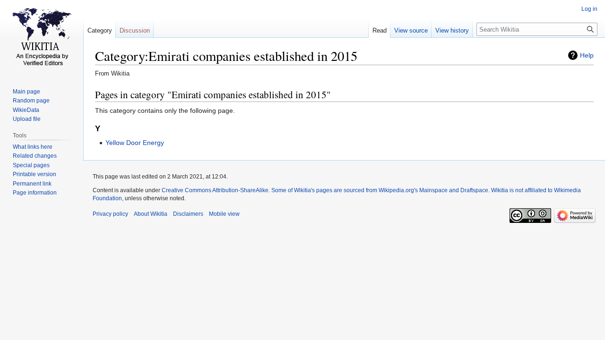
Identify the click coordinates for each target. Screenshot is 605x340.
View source (411, 30)
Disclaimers (188, 214)
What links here (32, 147)
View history (452, 30)
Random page (31, 100)
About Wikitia (150, 214)
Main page (26, 91)
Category (99, 30)
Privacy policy (110, 214)
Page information (35, 192)
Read (379, 30)
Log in (589, 9)
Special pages (31, 165)
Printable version (34, 174)
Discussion (135, 30)
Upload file (27, 119)
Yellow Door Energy (134, 142)
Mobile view (224, 214)
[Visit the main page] (41, 38)
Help (587, 55)
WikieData (26, 110)
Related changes (35, 156)
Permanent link (32, 183)
